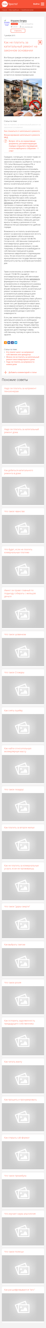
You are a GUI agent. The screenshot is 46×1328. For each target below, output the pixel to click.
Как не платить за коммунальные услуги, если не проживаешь (21, 867)
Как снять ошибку (13, 710)
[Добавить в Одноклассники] (5, 342)
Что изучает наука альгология (20, 1213)
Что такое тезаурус (14, 789)
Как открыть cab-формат (17, 1137)
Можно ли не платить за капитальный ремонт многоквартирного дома (22, 358)
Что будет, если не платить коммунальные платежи (18, 551)
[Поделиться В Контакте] (8, 342)
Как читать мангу (13, 1061)
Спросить (18, 31)
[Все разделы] (42, 4)
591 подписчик (27, 27)
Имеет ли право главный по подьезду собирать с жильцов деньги (20, 593)
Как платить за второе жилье (19, 827)
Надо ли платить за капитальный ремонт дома (21, 431)
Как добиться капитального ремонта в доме (18, 472)
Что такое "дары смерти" (17, 906)
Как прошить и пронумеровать (20, 1099)
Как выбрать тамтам (14, 944)
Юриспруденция (14, 10)
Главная (4, 10)
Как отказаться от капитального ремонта (22, 131)
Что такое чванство (14, 511)
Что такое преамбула (15, 1175)
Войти (36, 4)
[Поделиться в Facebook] (12, 342)
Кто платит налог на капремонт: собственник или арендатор (20, 353)
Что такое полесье (14, 1251)
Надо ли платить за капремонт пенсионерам (20, 390)
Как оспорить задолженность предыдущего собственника (19, 1022)
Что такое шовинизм (15, 634)
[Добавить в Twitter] (15, 342)
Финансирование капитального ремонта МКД (22, 136)
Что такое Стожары (14, 672)
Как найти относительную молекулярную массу (17, 750)
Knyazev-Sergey (19, 20)
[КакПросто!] (9, 4)
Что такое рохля (12, 982)
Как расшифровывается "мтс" (19, 1289)
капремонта (35, 279)
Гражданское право (27, 10)
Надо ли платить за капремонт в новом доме (20, 363)
